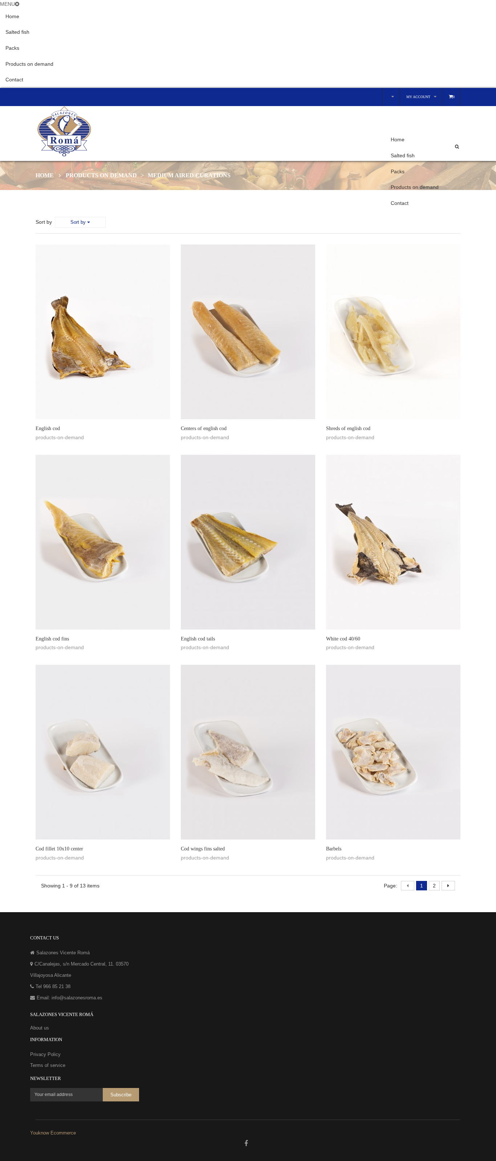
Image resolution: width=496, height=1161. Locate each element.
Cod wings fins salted (203, 848)
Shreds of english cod (348, 428)
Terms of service (47, 1065)
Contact (14, 79)
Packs (12, 48)
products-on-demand (60, 437)
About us (39, 1028)
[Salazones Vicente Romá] (144, 131)
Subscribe (120, 1095)
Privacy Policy (45, 1054)
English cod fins (52, 639)
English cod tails (198, 639)
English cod (48, 428)
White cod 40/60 (343, 639)
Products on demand (29, 64)
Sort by (44, 222)
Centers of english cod (204, 428)
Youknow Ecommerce (53, 1133)
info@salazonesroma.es (77, 997)
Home (12, 16)
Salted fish (17, 32)
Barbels (333, 848)
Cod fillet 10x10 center (59, 848)
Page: (390, 886)
